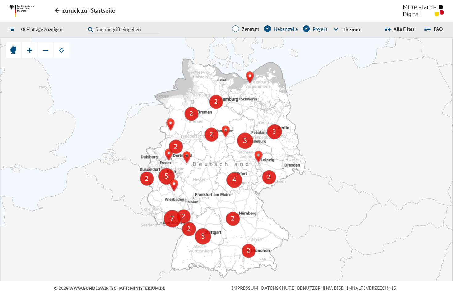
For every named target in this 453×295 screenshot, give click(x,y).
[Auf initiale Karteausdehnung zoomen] (13, 50)
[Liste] (13, 29)
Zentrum (250, 29)
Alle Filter (404, 29)
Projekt (320, 29)
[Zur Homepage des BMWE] (21, 11)
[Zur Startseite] (423, 12)
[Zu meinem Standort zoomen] (61, 50)
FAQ (438, 29)
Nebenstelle (286, 29)
